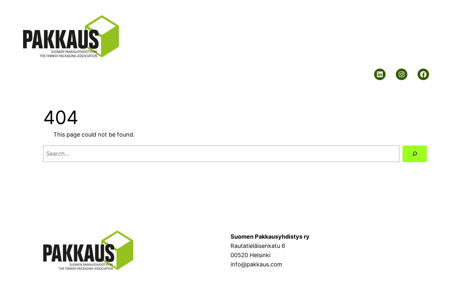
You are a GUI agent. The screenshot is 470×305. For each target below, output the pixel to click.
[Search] (415, 153)
